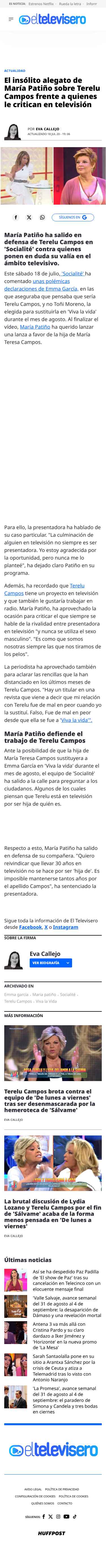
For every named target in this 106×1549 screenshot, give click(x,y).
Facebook (30, 927)
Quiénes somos (42, 1503)
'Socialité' (72, 273)
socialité (68, 994)
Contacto (64, 1503)
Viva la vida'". (76, 720)
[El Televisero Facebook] (43, 1517)
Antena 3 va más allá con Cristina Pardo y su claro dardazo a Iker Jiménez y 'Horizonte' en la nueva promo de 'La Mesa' (65, 1336)
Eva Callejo (47, 129)
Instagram (65, 927)
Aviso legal (33, 1489)
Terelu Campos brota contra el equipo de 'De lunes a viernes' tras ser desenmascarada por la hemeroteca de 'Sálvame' (49, 1101)
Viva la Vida (46, 1001)
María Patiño (35, 327)
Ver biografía (46, 962)
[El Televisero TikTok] (75, 1517)
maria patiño (44, 994)
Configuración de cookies (35, 1496)
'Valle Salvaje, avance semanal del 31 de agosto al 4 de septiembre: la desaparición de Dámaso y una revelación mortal (67, 1306)
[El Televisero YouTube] (67, 1517)
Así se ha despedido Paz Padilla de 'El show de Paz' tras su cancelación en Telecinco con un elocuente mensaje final (66, 1280)
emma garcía (16, 994)
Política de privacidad (62, 1489)
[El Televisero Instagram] (58, 1517)
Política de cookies (73, 1496)
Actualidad (14, 71)
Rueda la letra (70, 3)
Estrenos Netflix (42, 3)
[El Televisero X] (50, 1517)
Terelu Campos (18, 1001)
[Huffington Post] (52, 1534)
